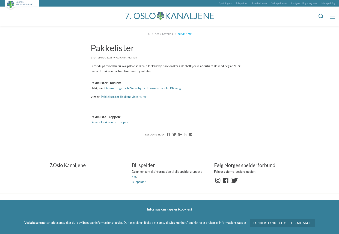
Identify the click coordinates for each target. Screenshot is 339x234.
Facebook (226, 180)
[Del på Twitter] (174, 134)
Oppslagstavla (164, 34)
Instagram (218, 180)
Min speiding (328, 3)
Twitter (233, 180)
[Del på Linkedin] (185, 134)
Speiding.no (225, 3)
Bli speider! (139, 182)
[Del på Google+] (179, 134)
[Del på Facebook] (168, 134)
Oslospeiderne (279, 3)
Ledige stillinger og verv (304, 3)
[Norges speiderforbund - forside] (22, 5)
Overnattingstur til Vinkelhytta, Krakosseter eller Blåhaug (142, 88)
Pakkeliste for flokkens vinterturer (124, 97)
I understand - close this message (282, 222)
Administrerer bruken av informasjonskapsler (216, 222)
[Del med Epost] (191, 134)
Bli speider (242, 3)
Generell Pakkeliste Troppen (109, 122)
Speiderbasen (259, 3)
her (134, 177)
